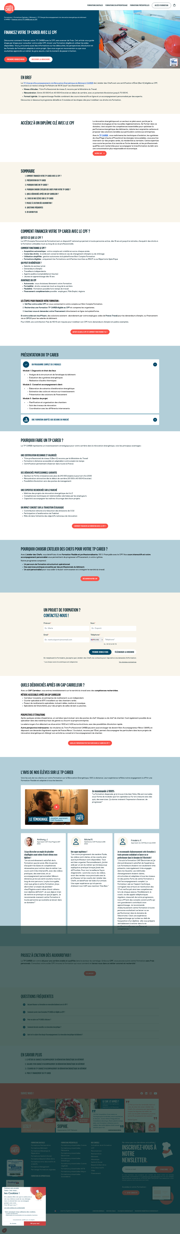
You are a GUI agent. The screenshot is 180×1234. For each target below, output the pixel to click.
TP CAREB (103, 135)
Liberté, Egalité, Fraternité (69, 1211)
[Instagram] (150, 1093)
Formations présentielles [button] (139, 5)
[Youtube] (155, 1093)
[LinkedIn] (146, 1093)
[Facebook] (141, 1093)
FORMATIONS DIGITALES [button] (95, 5)
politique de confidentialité (151, 1176)
